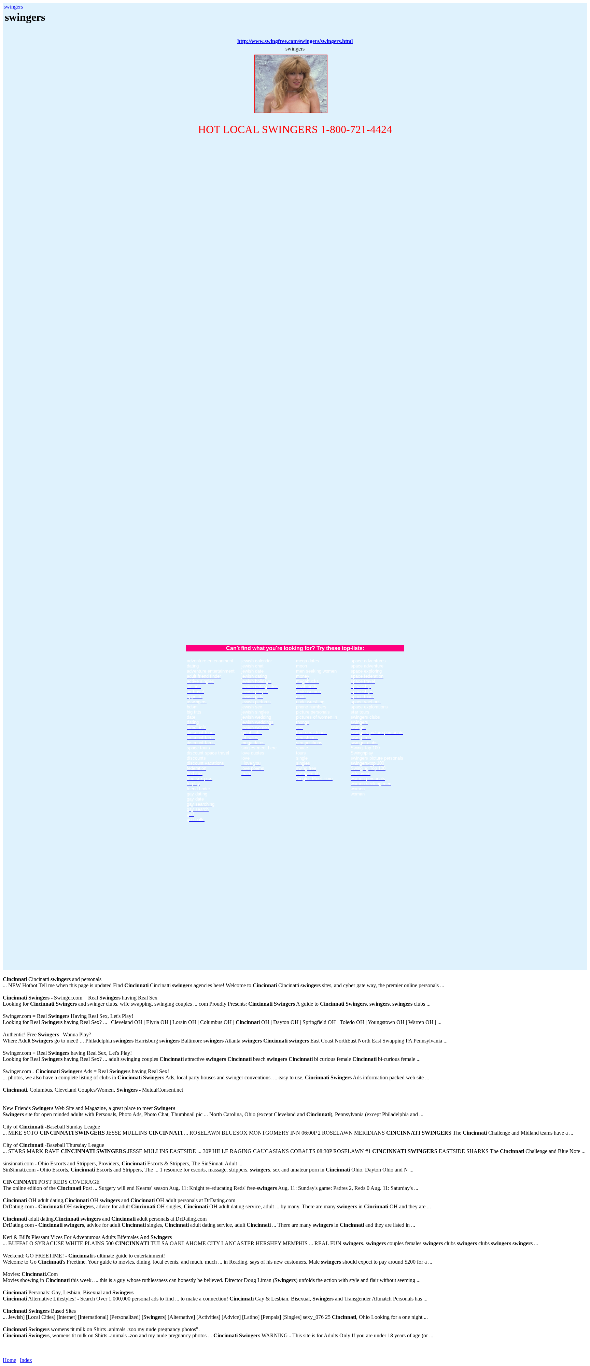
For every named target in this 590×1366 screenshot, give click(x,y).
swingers (13, 7)
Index (26, 1360)
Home (9, 1360)
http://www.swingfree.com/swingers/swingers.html (295, 41)
